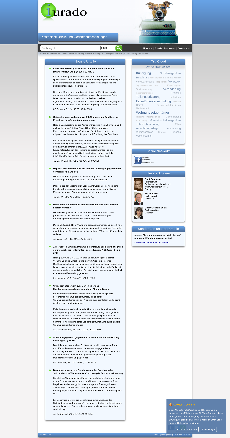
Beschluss (142, 77)
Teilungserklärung (148, 96)
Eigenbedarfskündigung (169, 105)
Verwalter (174, 81)
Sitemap (187, 434)
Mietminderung (173, 116)
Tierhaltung (175, 97)
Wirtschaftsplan (144, 132)
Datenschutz (183, 48)
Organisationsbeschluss (147, 85)
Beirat (139, 105)
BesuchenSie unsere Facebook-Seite (148, 159)
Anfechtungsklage (147, 128)
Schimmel (168, 77)
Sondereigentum (170, 73)
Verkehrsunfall (144, 135)
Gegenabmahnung (144, 93)
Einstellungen (208, 429)
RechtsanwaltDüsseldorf (151, 196)
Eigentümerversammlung (153, 101)
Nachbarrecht (143, 108)
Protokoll (176, 92)
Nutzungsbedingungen (162, 434)
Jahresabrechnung (147, 124)
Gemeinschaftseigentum (165, 120)
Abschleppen (156, 78)
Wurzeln (177, 101)
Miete (178, 124)
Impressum (169, 48)
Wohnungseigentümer (152, 112)
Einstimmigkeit (174, 85)
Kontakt (158, 48)
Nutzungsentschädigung (148, 116)
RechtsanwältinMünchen (155, 210)
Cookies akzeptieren (187, 429)
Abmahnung (174, 128)
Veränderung (172, 89)
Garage (162, 132)
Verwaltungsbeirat (145, 81)
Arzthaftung (141, 120)
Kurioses (176, 132)
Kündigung (143, 73)
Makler (177, 77)
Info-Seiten (178, 434)
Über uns (147, 48)
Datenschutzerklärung (188, 423)
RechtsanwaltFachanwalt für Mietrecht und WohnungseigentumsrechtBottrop (158, 184)
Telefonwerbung (144, 89)
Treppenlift (161, 82)
